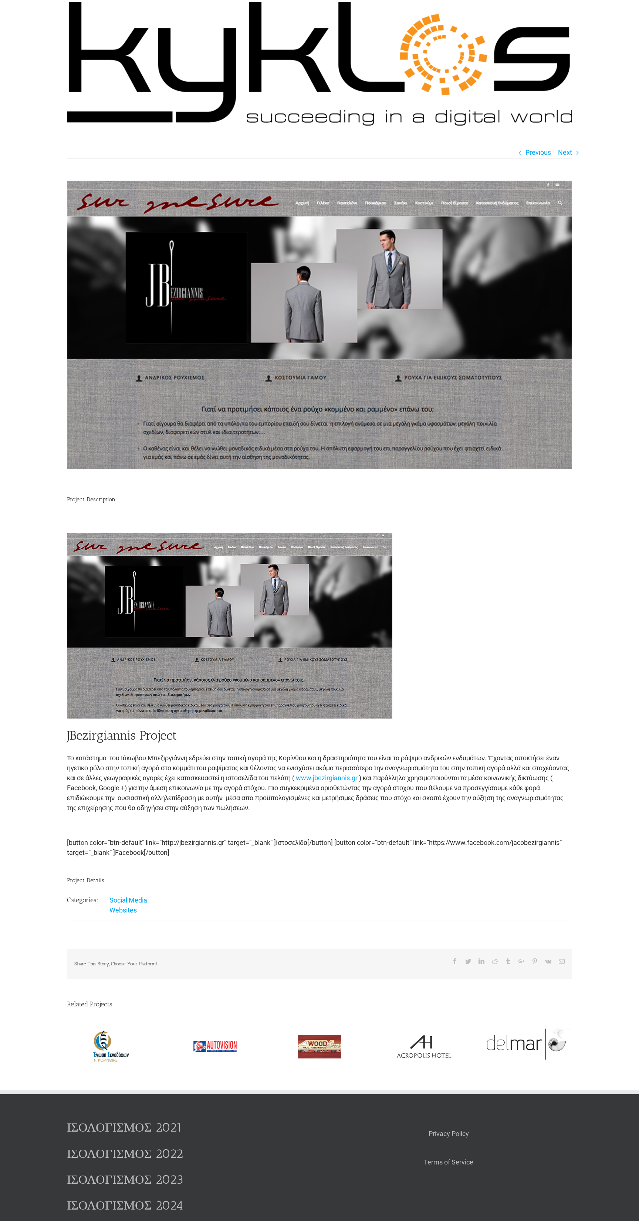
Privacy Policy (449, 1134)
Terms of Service (448, 1162)
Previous (538, 152)
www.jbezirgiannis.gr (327, 778)
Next (565, 152)
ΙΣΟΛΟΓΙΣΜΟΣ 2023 (125, 1179)
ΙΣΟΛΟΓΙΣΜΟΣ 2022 (125, 1153)
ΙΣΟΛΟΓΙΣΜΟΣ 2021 (124, 1127)
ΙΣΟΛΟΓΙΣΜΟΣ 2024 (125, 1205)
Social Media (128, 900)
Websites (123, 910)
